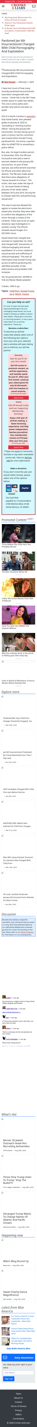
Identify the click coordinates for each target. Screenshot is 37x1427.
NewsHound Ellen (9, 1227)
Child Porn (14, 290)
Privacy (18, 1410)
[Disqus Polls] (18, 965)
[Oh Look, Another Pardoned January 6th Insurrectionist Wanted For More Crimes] (18, 881)
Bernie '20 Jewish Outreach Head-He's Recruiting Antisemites (16, 1143)
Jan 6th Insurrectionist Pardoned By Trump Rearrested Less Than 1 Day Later (17, 755)
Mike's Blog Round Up (16, 1261)
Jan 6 (12, 294)
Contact (18, 1402)
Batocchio (6, 1265)
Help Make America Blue (18, 1348)
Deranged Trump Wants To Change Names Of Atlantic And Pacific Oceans (17, 1218)
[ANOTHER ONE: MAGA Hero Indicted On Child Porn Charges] (18, 810)
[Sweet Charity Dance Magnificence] (18, 1279)
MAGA (18, 294)
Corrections (18, 1418)
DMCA (19, 1414)
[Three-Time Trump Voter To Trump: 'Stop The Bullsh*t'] (18, 1164)
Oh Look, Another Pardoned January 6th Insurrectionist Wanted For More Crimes (18, 897)
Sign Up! (9, 1379)
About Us (18, 1397)
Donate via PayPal (25, 488)
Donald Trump (27, 290)
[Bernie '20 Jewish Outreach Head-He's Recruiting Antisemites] (18, 1127)
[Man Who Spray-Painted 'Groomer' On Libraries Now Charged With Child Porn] (18, 844)
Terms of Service (27, 932)
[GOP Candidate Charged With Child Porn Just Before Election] (18, 776)
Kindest (11, 493)
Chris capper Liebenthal (11, 1187)
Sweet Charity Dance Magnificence (15, 1293)
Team (18, 1393)
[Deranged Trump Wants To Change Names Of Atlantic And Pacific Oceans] (18, 1201)
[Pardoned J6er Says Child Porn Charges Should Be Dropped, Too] (18, 705)
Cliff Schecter (7, 1150)
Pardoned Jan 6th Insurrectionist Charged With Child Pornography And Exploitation (18, 45)
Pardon (25, 294)
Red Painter (10, 82)
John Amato (7, 1299)
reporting (30, 116)
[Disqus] (18, 1020)
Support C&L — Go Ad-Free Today (18, 1)
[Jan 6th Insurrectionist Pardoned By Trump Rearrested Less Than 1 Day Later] (18, 739)
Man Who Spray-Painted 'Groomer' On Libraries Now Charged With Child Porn (18, 860)
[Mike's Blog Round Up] (18, 1248)
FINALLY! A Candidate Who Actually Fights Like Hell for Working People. (21, 1341)
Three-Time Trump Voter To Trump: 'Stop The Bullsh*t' (17, 1180)
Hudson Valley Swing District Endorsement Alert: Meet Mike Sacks (23, 1331)
